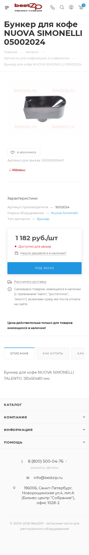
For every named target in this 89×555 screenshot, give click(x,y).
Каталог (13, 405)
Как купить (53, 353)
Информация (18, 430)
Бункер (43, 219)
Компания (15, 417)
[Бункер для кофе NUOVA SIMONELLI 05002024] (44, 107)
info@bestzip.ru (48, 477)
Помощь (13, 442)
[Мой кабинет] (71, 7)
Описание (19, 353)
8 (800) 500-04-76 (46, 461)
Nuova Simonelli (64, 213)
